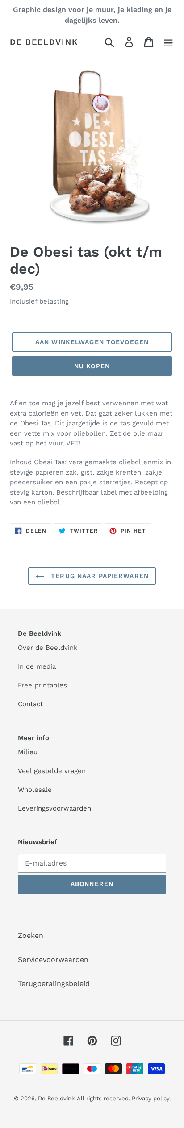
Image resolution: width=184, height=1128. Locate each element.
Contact (30, 704)
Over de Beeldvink (48, 648)
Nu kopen (92, 366)
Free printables (42, 685)
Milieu (28, 752)
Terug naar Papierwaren (99, 575)
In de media (37, 666)
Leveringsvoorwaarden (54, 808)
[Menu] (168, 42)
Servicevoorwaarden (53, 959)
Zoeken (30, 935)
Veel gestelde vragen (52, 771)
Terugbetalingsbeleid (54, 983)
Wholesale (35, 790)
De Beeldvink (44, 41)
